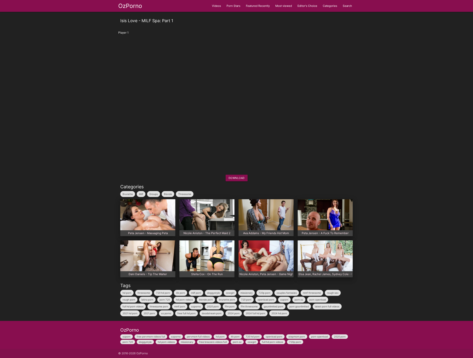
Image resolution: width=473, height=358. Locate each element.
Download (237, 177)
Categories (330, 6)
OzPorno (130, 5)
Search (347, 6)
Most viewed (283, 6)
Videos (216, 6)
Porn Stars (233, 6)
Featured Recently (258, 6)
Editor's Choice (307, 6)
